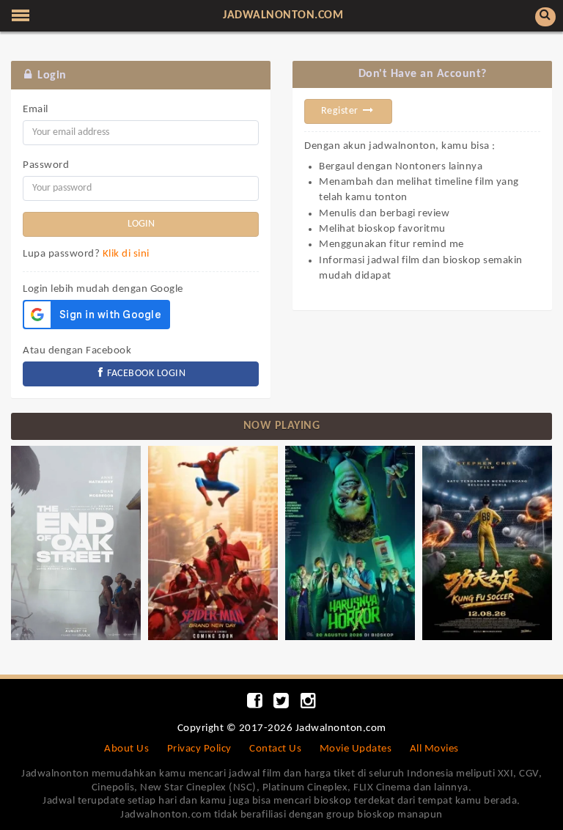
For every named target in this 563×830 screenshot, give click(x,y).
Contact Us (275, 748)
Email (35, 109)
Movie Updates (356, 748)
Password (46, 165)
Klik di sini (126, 254)
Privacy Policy (199, 748)
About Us (126, 748)
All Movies (434, 748)
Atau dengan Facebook (77, 350)
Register (341, 111)
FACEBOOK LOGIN (145, 373)
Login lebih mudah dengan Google (103, 289)
